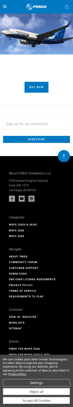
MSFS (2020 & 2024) (23, 224)
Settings (36, 383)
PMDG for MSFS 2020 (24, 348)
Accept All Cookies (36, 400)
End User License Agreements (32, 279)
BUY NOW (36, 87)
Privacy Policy (21, 285)
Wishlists (17, 322)
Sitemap (15, 328)
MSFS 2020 (16, 230)
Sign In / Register (23, 317)
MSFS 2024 (16, 236)
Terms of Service (22, 291)
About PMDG (18, 256)
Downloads (18, 273)
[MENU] (5, 6)
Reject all (36, 391)
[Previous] (7, 21)
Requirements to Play (26, 296)
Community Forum (23, 262)
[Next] (65, 21)
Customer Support (24, 268)
